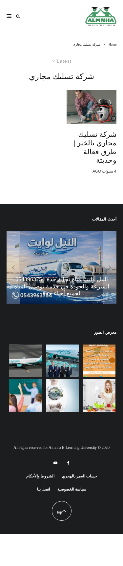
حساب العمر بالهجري (79, 476)
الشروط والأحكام (40, 476)
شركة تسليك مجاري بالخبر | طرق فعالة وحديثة (95, 147)
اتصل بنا (43, 489)
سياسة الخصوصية (71, 489)
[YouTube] (55, 463)
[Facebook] (68, 463)
